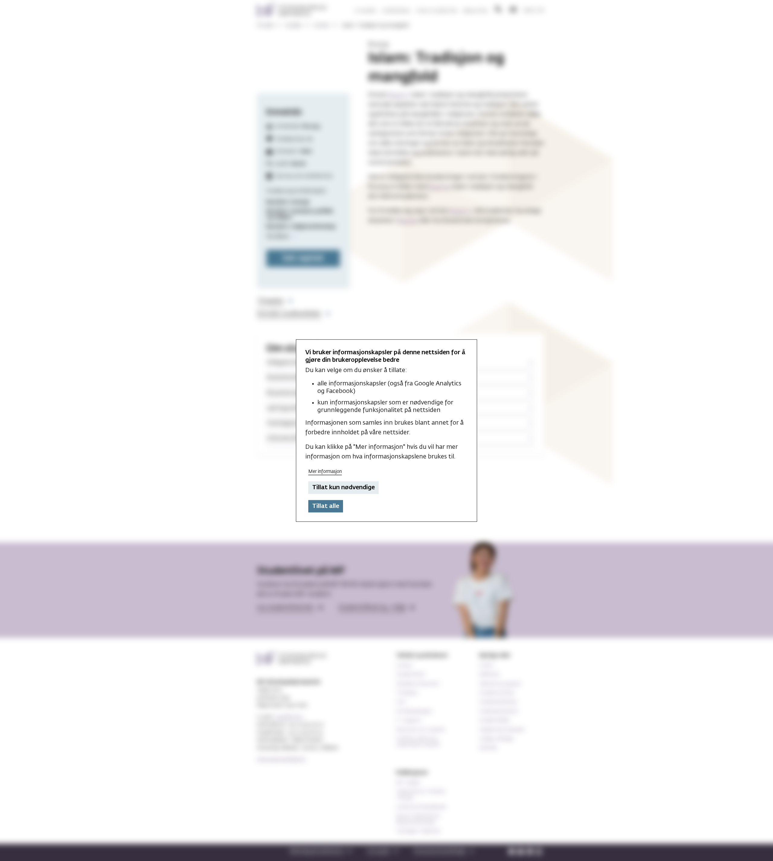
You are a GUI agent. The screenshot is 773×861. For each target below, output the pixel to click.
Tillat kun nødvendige (343, 487)
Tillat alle (325, 506)
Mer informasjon (325, 471)
